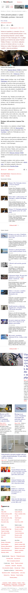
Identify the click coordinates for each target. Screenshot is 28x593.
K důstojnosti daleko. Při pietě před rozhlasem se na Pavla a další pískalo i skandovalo (18, 277)
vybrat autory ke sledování (6, 22)
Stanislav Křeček (12, 70)
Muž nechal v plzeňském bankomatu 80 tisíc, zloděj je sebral (18, 336)
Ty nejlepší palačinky (19, 527)
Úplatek (2, 175)
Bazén (12, 563)
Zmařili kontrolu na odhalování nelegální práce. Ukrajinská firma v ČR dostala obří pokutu (17, 307)
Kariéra (19, 582)
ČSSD (18, 70)
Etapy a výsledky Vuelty (20, 513)
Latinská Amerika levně (6, 550)
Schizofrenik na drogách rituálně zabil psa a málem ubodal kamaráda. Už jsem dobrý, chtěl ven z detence (14, 456)
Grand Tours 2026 (19, 521)
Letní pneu (22, 572)
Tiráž (23, 582)
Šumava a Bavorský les (6, 546)
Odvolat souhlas (7, 585)
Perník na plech (18, 537)
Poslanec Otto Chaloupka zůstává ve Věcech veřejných (17, 183)
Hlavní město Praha (13, 280)
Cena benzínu (17, 558)
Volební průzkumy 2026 (6, 513)
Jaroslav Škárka (5, 130)
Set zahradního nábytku (7, 568)
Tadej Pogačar (18, 517)
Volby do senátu (4, 519)
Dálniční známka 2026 (20, 544)
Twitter (9, 582)
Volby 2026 (3, 511)
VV (23, 89)
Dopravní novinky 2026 (20, 546)
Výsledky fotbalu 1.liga (6, 529)
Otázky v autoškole (19, 550)
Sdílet (9, 25)
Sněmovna (16, 74)
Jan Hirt (16, 515)
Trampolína (7, 565)
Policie (2, 79)
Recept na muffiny (19, 529)
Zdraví (10, 295)
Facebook (5, 582)
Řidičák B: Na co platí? (20, 548)
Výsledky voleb (4, 515)
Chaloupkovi (4, 81)
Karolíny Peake (14, 166)
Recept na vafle (18, 535)
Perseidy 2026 (9, 558)
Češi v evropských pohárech (13, 560)
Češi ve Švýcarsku (5, 548)
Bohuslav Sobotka (14, 153)
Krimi (10, 338)
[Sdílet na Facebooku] (24, 169)
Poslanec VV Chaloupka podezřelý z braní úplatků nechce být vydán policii (18, 210)
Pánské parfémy (13, 577)
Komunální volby (5, 521)
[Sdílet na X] (26, 169)
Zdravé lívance (18, 531)
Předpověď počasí (20, 556)
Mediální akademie (6, 584)
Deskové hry (6, 575)
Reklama (14, 582)
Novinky (5, 20)
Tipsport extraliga (5, 531)
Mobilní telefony (19, 570)
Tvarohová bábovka (19, 533)
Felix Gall (17, 519)
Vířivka (22, 568)
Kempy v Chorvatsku (6, 542)
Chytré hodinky (19, 575)
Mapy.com (13, 556)
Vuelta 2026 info (18, 511)
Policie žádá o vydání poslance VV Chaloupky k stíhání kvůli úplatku (18, 197)
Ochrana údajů (21, 584)
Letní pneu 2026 (18, 542)
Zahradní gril (17, 568)
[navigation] (2, 2)
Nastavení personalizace (18, 585)
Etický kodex (14, 584)
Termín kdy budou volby (6, 517)
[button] (14, 58)
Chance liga (4, 527)
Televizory (13, 575)
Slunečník (13, 565)
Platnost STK (18, 552)
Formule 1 (3, 535)
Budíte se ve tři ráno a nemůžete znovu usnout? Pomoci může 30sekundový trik (17, 292)
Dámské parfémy (15, 572)
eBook (4, 25)
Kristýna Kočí (19, 128)
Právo (2, 20)
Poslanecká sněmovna (16, 173)
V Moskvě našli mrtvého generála (17, 263)
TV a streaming (12, 325)
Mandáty (8, 175)
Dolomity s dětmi (5, 552)
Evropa (10, 265)
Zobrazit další (13, 225)
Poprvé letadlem (5, 544)
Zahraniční (11, 239)
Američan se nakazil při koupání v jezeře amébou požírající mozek (17, 250)
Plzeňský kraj (11, 311)
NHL (2, 537)
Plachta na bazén (19, 563)
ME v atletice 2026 (5, 533)
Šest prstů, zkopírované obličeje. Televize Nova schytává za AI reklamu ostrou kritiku (17, 321)
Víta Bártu (3, 132)
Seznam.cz (19, 2)
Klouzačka (19, 565)
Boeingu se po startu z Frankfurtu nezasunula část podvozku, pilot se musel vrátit (18, 235)
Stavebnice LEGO (6, 572)
